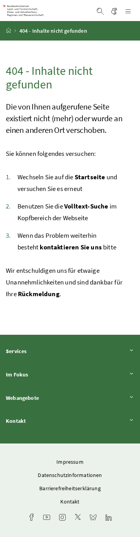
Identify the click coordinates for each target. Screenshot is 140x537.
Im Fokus (38, 374)
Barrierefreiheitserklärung (70, 488)
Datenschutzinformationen (70, 475)
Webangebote (44, 397)
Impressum (70, 461)
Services (38, 351)
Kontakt (37, 420)
